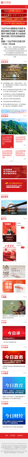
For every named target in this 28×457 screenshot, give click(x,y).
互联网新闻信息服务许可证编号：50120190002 (14, 449)
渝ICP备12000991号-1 (8, 447)
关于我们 (12, 435)
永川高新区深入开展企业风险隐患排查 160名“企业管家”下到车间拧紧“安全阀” (14, 95)
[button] (25, 207)
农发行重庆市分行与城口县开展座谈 (13, 427)
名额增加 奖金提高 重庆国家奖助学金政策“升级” (14, 367)
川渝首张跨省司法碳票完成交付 (12, 101)
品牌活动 (20, 435)
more (25, 62)
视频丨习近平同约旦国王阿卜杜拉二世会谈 (13, 42)
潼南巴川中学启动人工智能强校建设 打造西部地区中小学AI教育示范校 (14, 397)
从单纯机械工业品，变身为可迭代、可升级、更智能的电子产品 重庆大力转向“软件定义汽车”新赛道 (15, 85)
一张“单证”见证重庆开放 (9, 342)
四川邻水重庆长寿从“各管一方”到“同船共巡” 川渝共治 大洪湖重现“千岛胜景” (14, 105)
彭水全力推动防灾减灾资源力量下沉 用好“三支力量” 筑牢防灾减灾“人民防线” (14, 90)
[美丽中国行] (14, 111)
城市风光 (14, 213)
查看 (11, 147)
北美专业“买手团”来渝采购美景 (12, 99)
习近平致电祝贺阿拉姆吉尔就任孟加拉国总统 (15, 56)
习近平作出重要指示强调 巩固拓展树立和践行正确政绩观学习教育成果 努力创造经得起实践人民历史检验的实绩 (13, 33)
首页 (6, 435)
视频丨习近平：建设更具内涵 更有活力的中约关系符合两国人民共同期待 (15, 48)
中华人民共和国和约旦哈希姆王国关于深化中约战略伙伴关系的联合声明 (15, 52)
